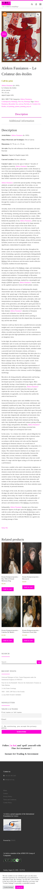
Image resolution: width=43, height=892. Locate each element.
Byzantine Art (13, 104)
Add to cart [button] (7, 589)
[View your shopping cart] (36, 4)
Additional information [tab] (21, 120)
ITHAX (13, 840)
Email (4, 719)
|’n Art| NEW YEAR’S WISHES (11, 695)
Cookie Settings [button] (8, 887)
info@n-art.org (9, 779)
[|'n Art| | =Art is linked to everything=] (6, 3)
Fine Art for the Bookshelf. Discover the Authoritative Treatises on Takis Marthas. (21, 684)
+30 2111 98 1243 (10, 775)
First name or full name (12, 712)
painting (23, 106)
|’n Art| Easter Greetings (9, 688)
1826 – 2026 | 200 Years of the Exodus (13, 691)
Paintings (27, 101)
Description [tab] (21, 114)
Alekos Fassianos (7, 85)
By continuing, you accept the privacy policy (19, 727)
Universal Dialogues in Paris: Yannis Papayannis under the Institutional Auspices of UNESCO (19, 678)
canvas (20, 104)
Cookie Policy (7, 802)
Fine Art (20, 101)
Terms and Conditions (9, 799)
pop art (28, 106)
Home (5, 790)
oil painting (10, 106)
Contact (5, 793)
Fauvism (26, 104)
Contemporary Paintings (9, 101)
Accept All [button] (19, 887)
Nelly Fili (5, 528)
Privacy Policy (7, 796)
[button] (38, 14)
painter (17, 106)
